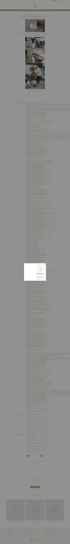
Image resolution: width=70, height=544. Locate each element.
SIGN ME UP (40, 278)
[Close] (45, 264)
